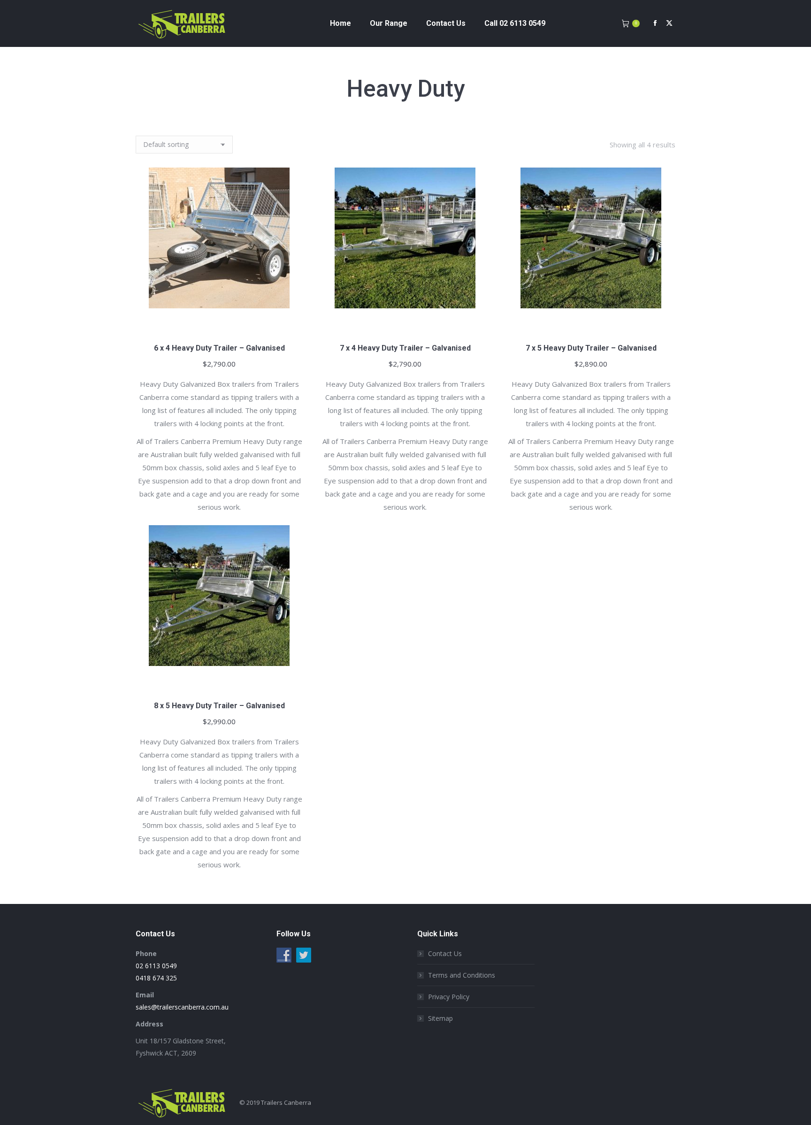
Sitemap (440, 1018)
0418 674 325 (156, 977)
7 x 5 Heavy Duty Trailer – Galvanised (591, 348)
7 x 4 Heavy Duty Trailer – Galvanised (405, 348)
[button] (290, 322)
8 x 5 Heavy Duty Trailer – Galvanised (219, 705)
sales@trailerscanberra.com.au (182, 1007)
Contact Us (445, 953)
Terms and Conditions (461, 975)
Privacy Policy (448, 996)
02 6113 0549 (156, 965)
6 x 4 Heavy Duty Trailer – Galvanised (219, 348)
